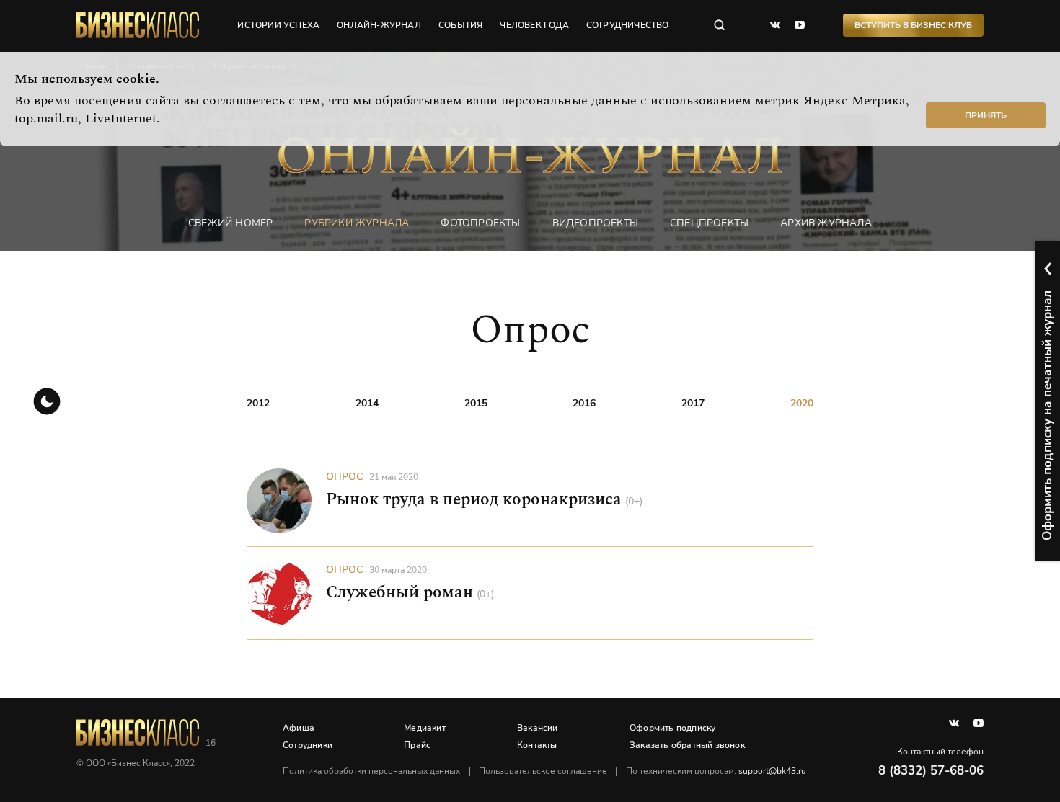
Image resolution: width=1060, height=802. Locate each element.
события (460, 25)
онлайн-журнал (379, 25)
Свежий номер (230, 223)
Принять (986, 115)
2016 (584, 403)
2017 (693, 403)
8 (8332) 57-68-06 (931, 770)
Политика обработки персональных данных (371, 771)
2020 (801, 403)
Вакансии (537, 728)
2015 (475, 403)
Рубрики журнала (356, 223)
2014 (367, 403)
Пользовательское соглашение (543, 771)
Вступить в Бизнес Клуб (913, 25)
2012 (258, 403)
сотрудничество (627, 25)
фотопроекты (480, 223)
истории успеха (278, 25)
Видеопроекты (595, 223)
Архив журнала (826, 223)
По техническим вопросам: (716, 771)
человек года (534, 25)
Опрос (344, 477)
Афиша (298, 728)
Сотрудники (307, 745)
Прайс (417, 745)
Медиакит (425, 728)
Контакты (537, 745)
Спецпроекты (709, 223)
